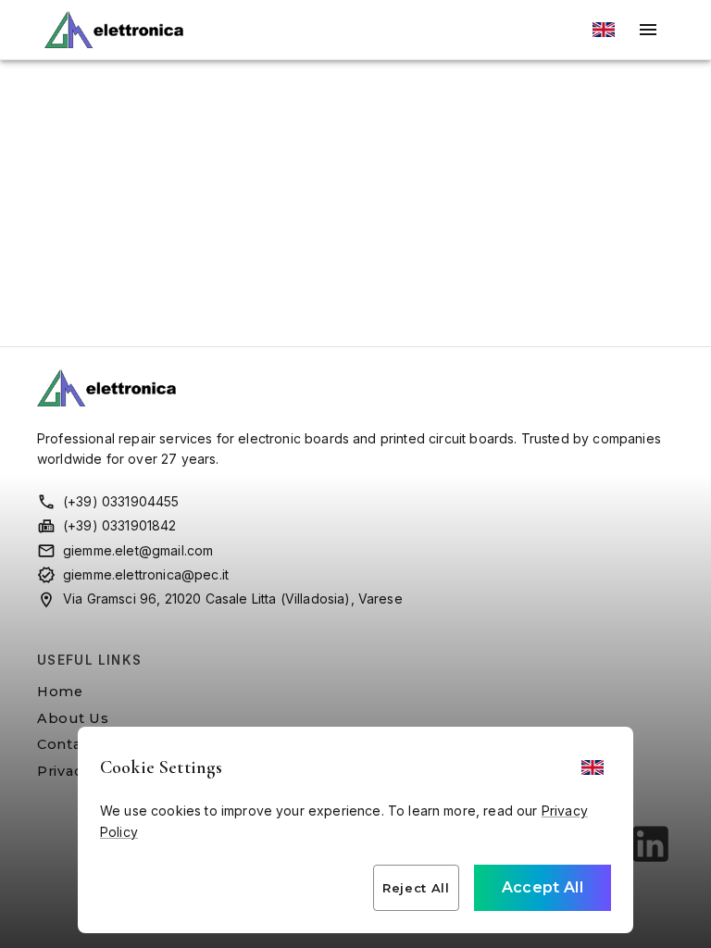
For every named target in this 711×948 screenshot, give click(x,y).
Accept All (543, 887)
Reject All (416, 887)
